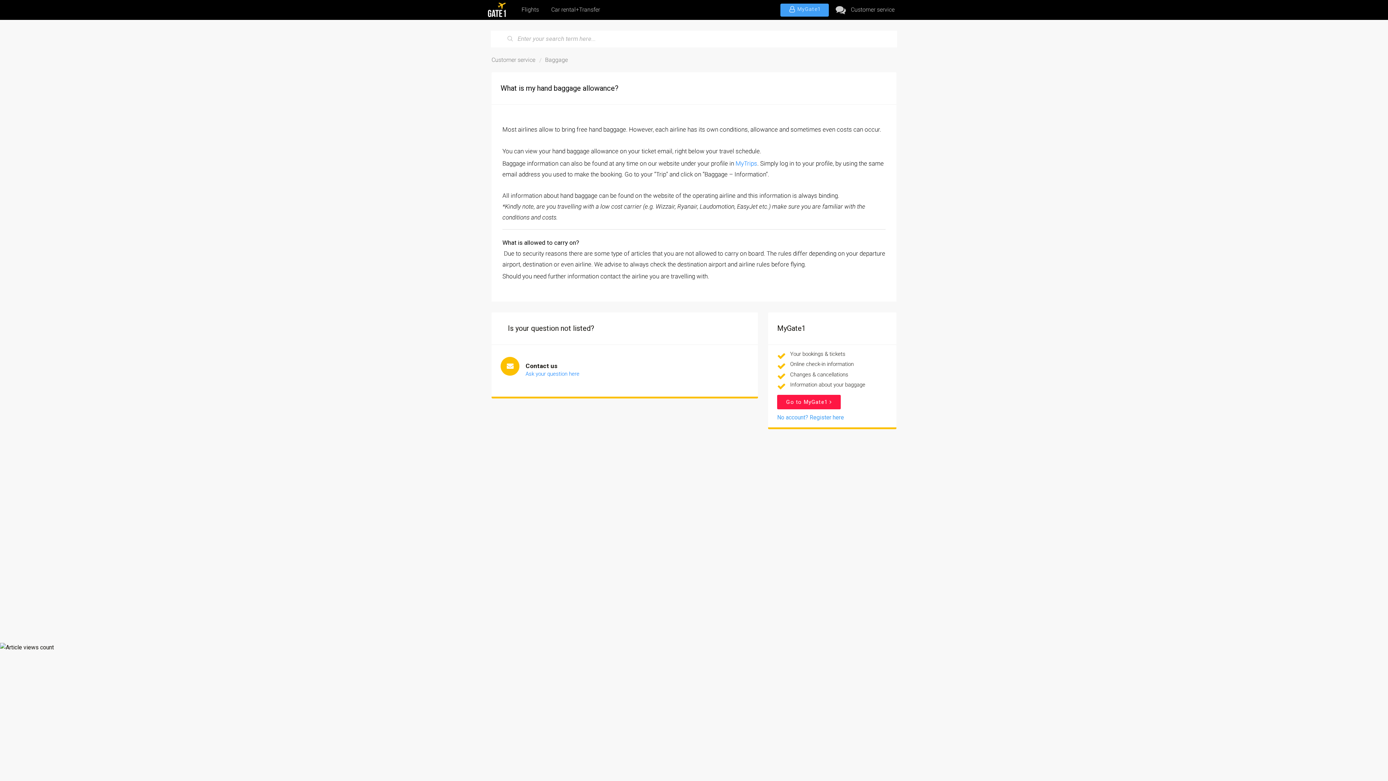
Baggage (556, 59)
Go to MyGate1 (808, 402)
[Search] (510, 39)
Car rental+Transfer (575, 9)
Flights (530, 9)
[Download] (680, 303)
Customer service (873, 9)
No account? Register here (810, 417)
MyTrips (746, 163)
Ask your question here (552, 374)
